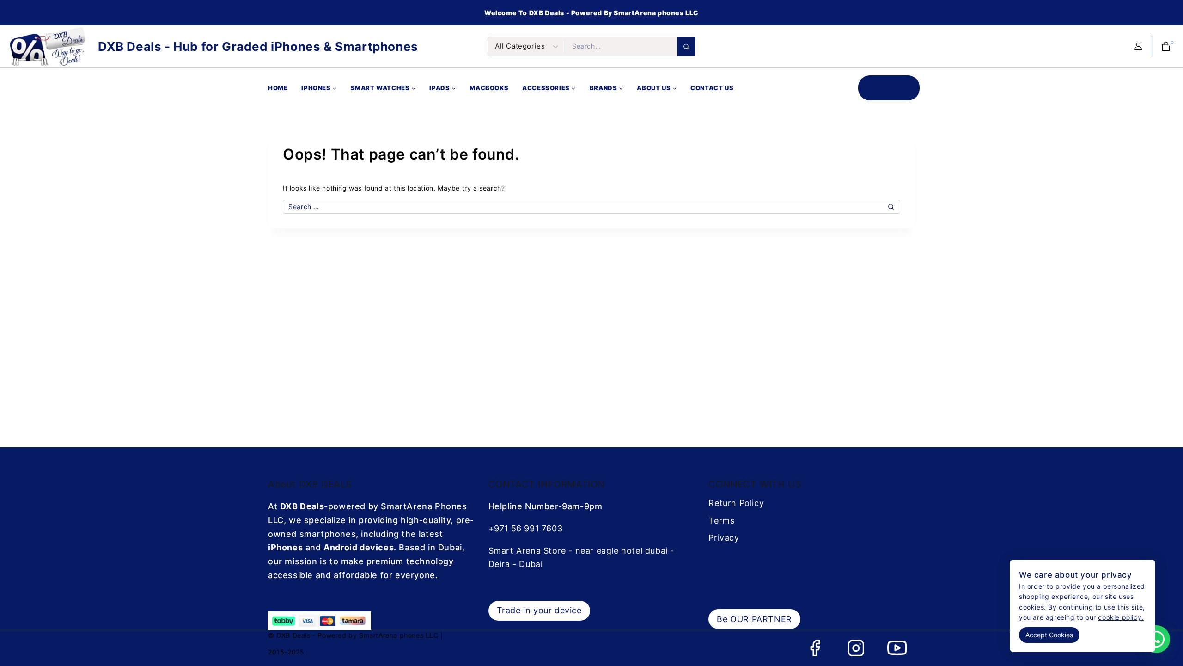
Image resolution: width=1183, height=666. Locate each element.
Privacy (723, 538)
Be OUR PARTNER (754, 619)
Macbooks (489, 88)
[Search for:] (591, 206)
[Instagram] (856, 648)
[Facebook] (815, 648)
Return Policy (736, 503)
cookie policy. (1120, 617)
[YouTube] (897, 648)
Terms (721, 520)
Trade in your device (539, 610)
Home (277, 88)
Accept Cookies (1049, 635)
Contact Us (711, 88)
